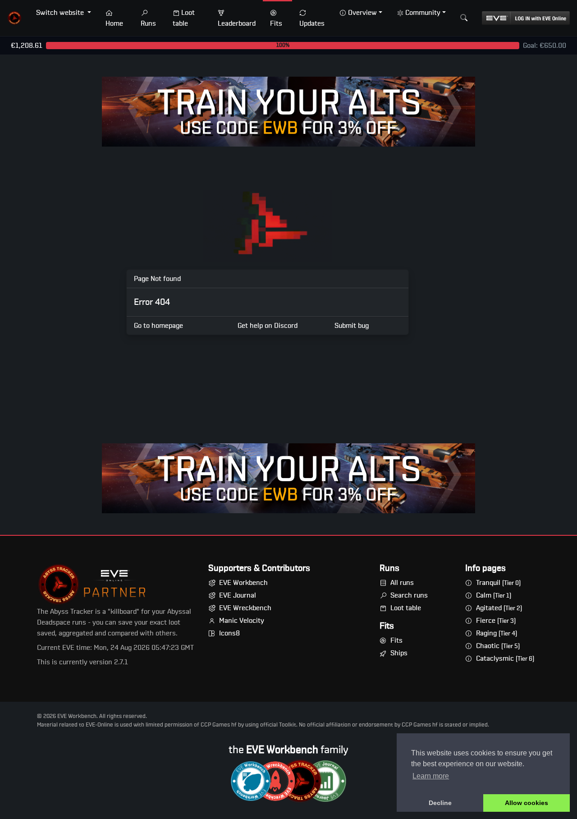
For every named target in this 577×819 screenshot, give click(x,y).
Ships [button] (399, 653)
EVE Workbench (243, 582)
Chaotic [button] (498, 645)
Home (114, 23)
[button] (14, 18)
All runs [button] (402, 582)
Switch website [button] (61, 12)
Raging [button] (496, 633)
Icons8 (229, 633)
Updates (312, 23)
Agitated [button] (499, 608)
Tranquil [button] (498, 582)
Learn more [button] (430, 776)
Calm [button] (493, 595)
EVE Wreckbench (245, 608)
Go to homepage (158, 325)
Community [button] (422, 12)
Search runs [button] (409, 595)
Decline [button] (440, 802)
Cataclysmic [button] (505, 658)
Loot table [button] (405, 608)
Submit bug (351, 325)
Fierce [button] (496, 620)
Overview (362, 12)
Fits (276, 23)
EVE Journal (237, 595)
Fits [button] (396, 640)
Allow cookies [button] (526, 802)
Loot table (184, 18)
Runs (148, 23)
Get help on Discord (268, 325)
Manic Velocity (241, 620)
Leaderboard (237, 23)
